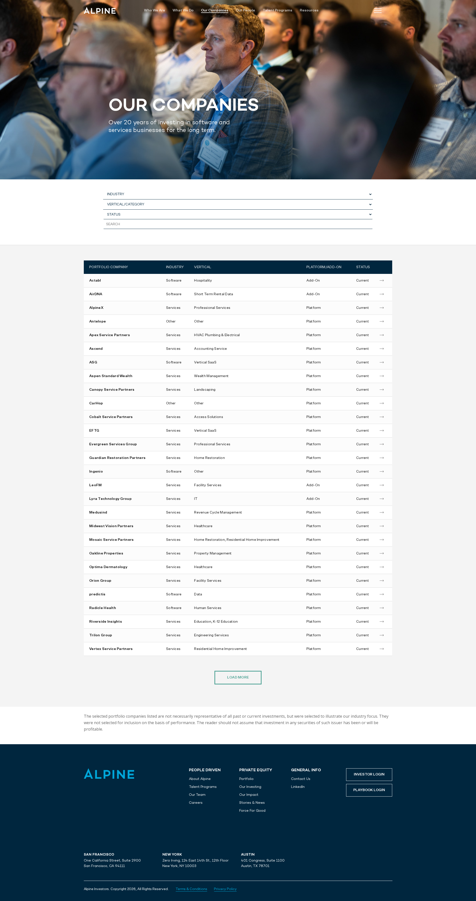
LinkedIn (298, 786)
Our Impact (248, 794)
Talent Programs (203, 786)
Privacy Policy (225, 889)
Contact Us (300, 778)
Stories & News (252, 802)
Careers (196, 802)
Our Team (197, 794)
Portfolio (246, 778)
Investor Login (369, 774)
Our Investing (250, 786)
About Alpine (200, 778)
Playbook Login (369, 790)
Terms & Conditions (191, 889)
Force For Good (252, 810)
